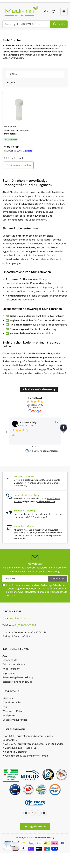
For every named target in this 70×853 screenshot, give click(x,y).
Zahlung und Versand (14, 664)
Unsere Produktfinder (14, 719)
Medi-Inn (28, 837)
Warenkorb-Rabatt (13, 711)
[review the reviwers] (56, 422)
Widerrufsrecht (11, 668)
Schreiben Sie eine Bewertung (38, 389)
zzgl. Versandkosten (23, 151)
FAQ (4, 706)
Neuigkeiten (9, 715)
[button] (63, 428)
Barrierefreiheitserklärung (17, 681)
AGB (4, 655)
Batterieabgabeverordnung (17, 677)
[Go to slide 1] (32, 446)
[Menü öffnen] (64, 11)
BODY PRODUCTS (12, 126)
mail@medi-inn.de (46, 501)
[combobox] (35, 24)
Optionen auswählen (19, 165)
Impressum (8, 673)
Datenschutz (9, 660)
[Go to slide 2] (35, 446)
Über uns (7, 698)
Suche (61, 24)
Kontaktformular (11, 702)
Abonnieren (57, 578)
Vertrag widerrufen (35, 826)
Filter (15, 74)
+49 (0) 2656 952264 (24, 625)
